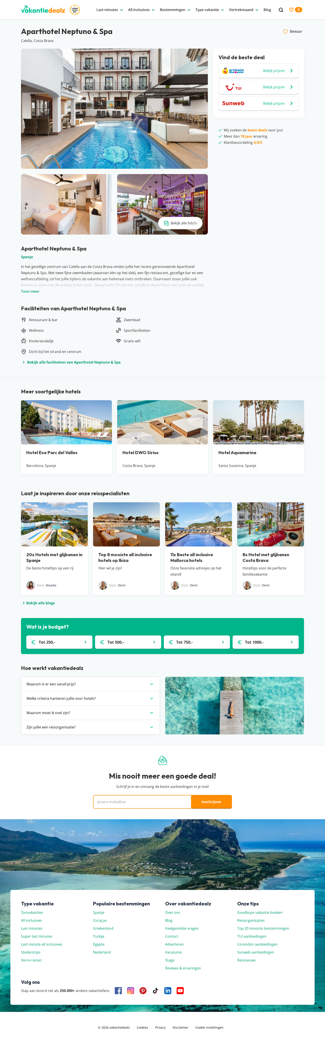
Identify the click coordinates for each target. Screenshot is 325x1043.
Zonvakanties (32, 912)
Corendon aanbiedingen (257, 944)
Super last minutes (36, 936)
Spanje (27, 256)
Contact (171, 936)
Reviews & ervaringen (183, 968)
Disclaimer (180, 1027)
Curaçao (100, 920)
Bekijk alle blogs (40, 603)
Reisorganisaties (251, 920)
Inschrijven (211, 801)
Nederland (102, 952)
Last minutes (31, 928)
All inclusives (31, 920)
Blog (168, 920)
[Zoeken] (281, 10)
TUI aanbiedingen (251, 936)
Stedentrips (30, 952)
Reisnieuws (246, 960)
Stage (169, 960)
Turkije (98, 936)
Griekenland (103, 928)
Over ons (172, 912)
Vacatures (173, 952)
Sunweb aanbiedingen (255, 952)
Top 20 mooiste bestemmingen (263, 928)
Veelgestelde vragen (182, 928)
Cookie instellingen (209, 1027)
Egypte (98, 944)
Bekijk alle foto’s (184, 223)
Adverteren (174, 944)
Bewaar (296, 31)
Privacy (160, 1027)
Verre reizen (31, 960)
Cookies (142, 1027)
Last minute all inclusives (41, 944)
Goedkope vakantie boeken (260, 912)
